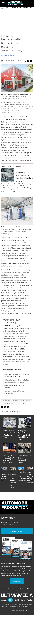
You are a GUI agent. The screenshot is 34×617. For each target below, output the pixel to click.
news (23, 403)
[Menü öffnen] (3, 3)
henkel (17, 403)
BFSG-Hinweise (26, 605)
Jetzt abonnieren (17, 531)
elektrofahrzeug (25, 400)
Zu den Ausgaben (17, 581)
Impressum (17, 605)
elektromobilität (7, 403)
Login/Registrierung (31, 3)
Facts (27, 607)
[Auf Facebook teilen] (25, 61)
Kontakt (21, 607)
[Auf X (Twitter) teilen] (28, 61)
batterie (15, 400)
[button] (2, 479)
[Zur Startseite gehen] (15, 3)
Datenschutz (9, 605)
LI (28, 588)
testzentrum (6, 400)
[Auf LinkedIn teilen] (31, 61)
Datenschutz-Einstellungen (9, 607)
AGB (2, 605)
